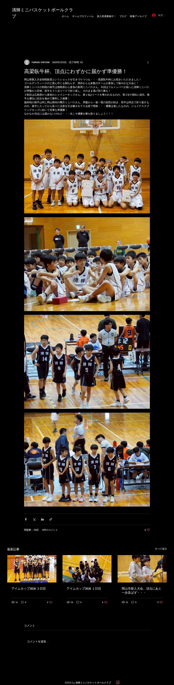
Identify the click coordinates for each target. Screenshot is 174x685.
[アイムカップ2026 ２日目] (31, 568)
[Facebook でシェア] (25, 519)
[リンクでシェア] (50, 519)
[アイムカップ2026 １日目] (87, 568)
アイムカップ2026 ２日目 (28, 588)
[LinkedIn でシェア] (42, 519)
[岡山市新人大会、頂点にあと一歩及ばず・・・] (142, 568)
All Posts (12, 39)
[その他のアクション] (148, 62)
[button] (162, 39)
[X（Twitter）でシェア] (34, 519)
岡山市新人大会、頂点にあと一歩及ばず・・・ (141, 590)
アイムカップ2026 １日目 (84, 588)
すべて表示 (161, 548)
